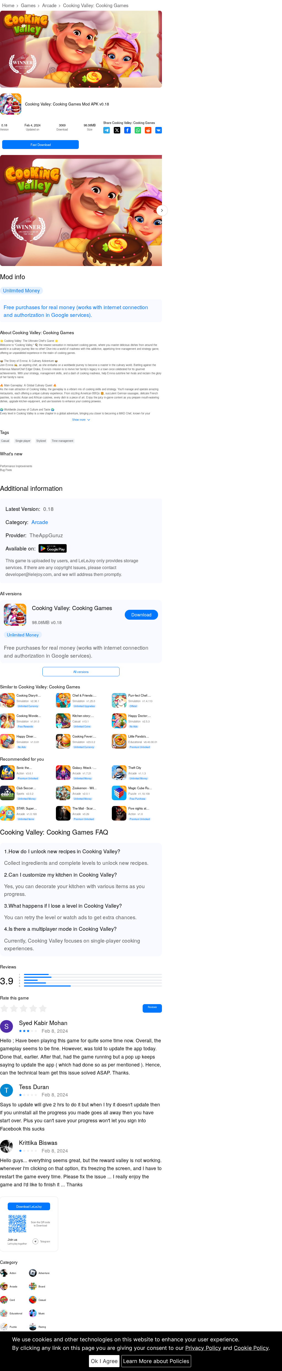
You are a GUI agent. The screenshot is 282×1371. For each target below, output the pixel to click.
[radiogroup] (23, 1008)
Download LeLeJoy (29, 1206)
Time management (62, 441)
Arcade (49, 5)
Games (28, 5)
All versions (81, 671)
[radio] (5, 1008)
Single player (22, 441)
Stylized (41, 441)
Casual (5, 441)
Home (8, 5)
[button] (161, 210)
